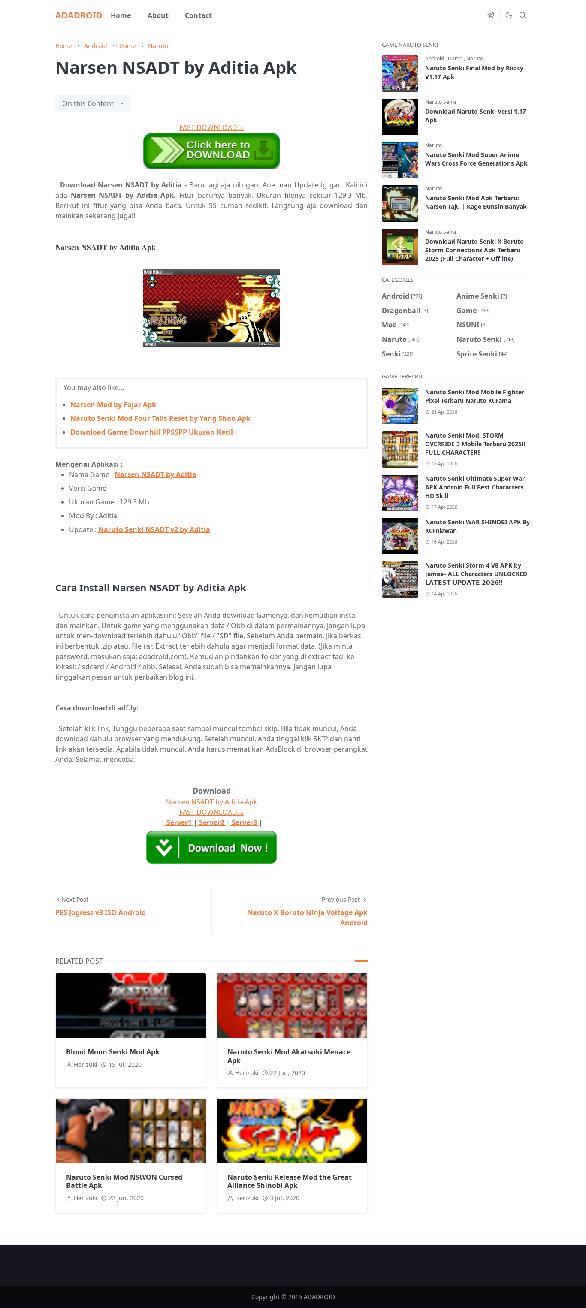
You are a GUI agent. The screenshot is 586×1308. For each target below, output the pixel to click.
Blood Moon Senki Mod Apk (113, 1052)
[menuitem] (121, 15)
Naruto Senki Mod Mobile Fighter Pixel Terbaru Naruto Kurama (474, 396)
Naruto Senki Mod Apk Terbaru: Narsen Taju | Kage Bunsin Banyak (476, 202)
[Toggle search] (523, 15)
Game (456, 58)
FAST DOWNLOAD (211, 127)
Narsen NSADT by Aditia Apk (211, 802)
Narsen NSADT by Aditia (155, 474)
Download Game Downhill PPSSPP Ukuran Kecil (151, 432)
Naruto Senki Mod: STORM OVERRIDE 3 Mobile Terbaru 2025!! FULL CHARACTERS (475, 443)
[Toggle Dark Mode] (508, 15)
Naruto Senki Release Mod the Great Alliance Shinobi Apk (289, 1181)
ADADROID (79, 15)
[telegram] (491, 15)
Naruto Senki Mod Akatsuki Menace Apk (288, 1056)
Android (435, 58)
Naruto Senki (440, 102)
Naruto (474, 58)
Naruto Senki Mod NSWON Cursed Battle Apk (124, 1181)
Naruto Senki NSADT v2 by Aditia (154, 529)
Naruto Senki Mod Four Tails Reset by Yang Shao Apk (160, 418)
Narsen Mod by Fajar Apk (113, 404)
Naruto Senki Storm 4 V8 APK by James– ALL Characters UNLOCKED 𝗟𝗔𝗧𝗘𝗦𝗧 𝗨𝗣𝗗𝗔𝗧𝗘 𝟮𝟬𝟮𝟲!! (476, 573)
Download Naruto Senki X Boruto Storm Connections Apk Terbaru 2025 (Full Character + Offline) (474, 250)
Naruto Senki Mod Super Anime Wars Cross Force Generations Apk (476, 159)
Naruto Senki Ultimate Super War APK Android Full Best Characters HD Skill (475, 487)
